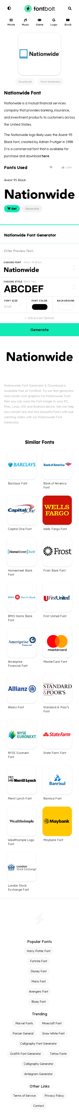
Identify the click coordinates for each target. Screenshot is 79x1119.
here (45, 156)
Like (68, 167)
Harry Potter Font (38, 951)
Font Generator (51, 81)
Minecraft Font (52, 1023)
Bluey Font (38, 1002)
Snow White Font (53, 1033)
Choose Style (13, 281)
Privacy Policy (54, 1096)
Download (25, 81)
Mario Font (38, 981)
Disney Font (39, 971)
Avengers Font (38, 991)
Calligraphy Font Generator (38, 1043)
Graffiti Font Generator (25, 1054)
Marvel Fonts (24, 1023)
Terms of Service (24, 1096)
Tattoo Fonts (58, 1054)
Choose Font (12, 262)
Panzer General (23, 1033)
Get (14, 209)
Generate (32, 209)
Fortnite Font (38, 961)
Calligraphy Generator (38, 1064)
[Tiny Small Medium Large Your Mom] (13, 305)
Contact (38, 1106)
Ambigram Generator (38, 1074)
